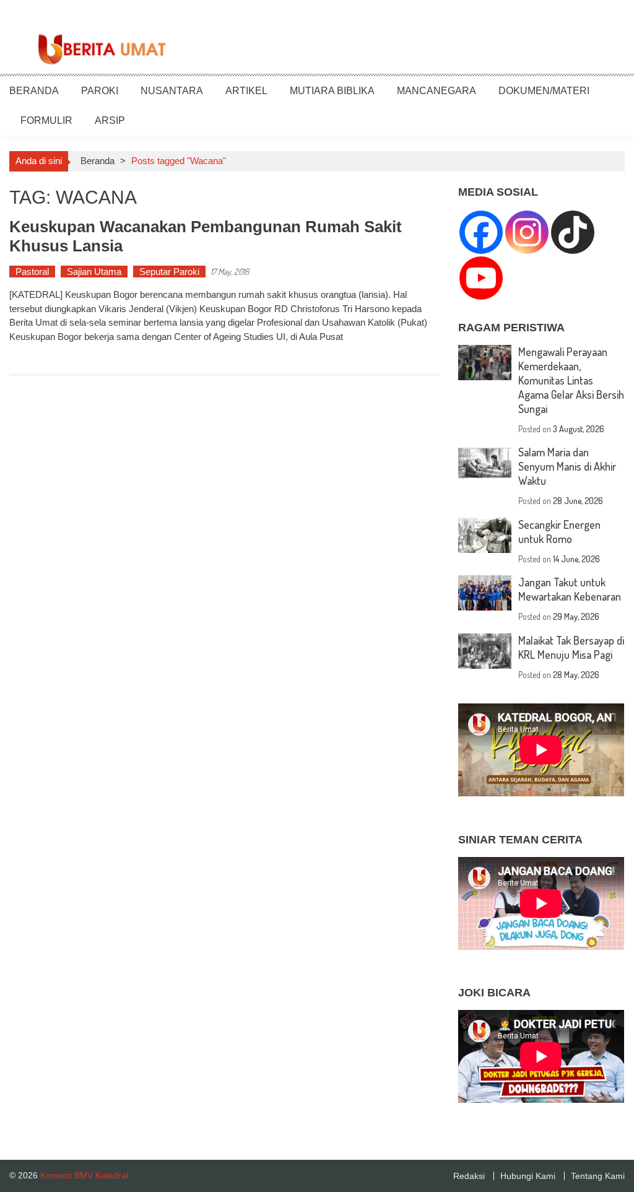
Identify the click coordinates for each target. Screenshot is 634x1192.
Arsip (110, 120)
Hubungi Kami (527, 1176)
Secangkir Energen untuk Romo (559, 532)
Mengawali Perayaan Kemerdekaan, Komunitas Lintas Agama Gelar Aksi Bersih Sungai (571, 380)
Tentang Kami (598, 1176)
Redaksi (469, 1176)
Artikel (246, 90)
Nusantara (172, 90)
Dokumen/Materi (543, 90)
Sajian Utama (94, 271)
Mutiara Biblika (332, 90)
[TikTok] (572, 232)
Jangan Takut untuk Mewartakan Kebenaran (569, 589)
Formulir (46, 120)
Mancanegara (436, 90)
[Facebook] (481, 232)
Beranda (34, 90)
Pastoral (32, 271)
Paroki (99, 90)
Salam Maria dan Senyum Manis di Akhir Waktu (567, 466)
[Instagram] (527, 232)
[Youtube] (481, 278)
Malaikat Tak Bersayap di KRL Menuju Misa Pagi (571, 647)
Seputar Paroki (169, 271)
